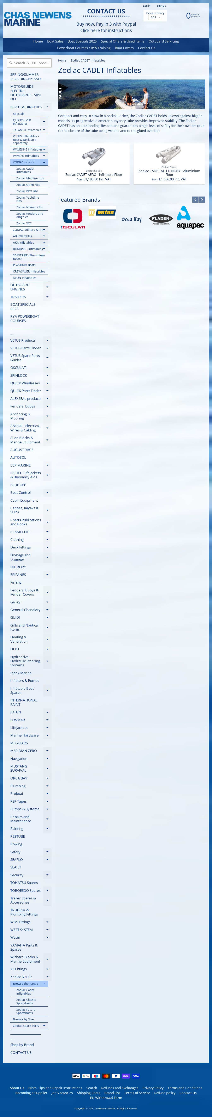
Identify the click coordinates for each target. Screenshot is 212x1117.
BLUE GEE (18, 484)
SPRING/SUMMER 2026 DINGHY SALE (26, 76)
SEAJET (15, 867)
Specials (18, 114)
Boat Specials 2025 (82, 41)
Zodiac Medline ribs (30, 178)
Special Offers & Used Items (122, 41)
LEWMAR (31, 721)
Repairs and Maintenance (31, 819)
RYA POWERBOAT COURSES (24, 318)
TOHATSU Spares (24, 882)
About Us (17, 1088)
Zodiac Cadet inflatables (25, 170)
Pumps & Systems (31, 810)
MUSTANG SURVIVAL (31, 768)
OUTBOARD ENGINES (31, 287)
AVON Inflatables (24, 278)
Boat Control (31, 493)
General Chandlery (31, 610)
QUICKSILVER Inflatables (30, 122)
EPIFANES (31, 575)
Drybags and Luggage (31, 557)
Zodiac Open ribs (28, 185)
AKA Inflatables (30, 243)
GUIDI (31, 618)
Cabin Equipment (24, 500)
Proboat (31, 794)
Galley (31, 603)
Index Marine (21, 672)
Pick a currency (155, 13)
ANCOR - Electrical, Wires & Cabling (31, 428)
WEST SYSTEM (31, 930)
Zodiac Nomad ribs (29, 207)
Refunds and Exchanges (119, 1088)
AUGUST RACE (21, 449)
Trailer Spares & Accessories (31, 900)
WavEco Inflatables (30, 156)
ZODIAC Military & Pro (30, 230)
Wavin (31, 938)
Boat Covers (124, 48)
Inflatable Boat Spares (31, 690)
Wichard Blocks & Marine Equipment (31, 959)
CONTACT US (20, 1052)
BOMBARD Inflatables (30, 249)
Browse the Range (30, 984)
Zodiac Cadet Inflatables (25, 991)
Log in (147, 5)
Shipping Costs (88, 1093)
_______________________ (25, 330)
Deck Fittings (31, 548)
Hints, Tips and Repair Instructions (55, 1088)
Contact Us (146, 48)
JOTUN (31, 713)
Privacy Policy (153, 1088)
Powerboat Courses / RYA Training (84, 48)
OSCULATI (31, 368)
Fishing (16, 582)
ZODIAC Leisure (30, 163)
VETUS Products (31, 341)
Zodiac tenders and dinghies (29, 215)
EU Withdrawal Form (106, 1098)
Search (91, 1088)
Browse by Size (23, 1019)
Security (31, 876)
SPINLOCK (31, 376)
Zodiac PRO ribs (27, 191)
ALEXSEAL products (31, 399)
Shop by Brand (22, 1044)
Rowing (16, 844)
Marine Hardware (31, 736)
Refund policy (164, 1093)
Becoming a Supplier (31, 1093)
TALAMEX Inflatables (30, 130)
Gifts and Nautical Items (31, 627)
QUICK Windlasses (31, 384)
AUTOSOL (18, 457)
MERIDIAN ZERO (31, 751)
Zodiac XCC (24, 223)
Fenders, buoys (31, 407)
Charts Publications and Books (31, 522)
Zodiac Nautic (31, 977)
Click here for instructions (106, 30)
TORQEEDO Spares (31, 891)
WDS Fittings (31, 922)
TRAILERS (31, 297)
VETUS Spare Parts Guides (31, 358)
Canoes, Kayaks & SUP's (31, 510)
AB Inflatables (30, 236)
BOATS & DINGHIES (31, 107)
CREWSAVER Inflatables (29, 271)
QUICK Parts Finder (31, 391)
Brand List (112, 1093)
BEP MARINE (31, 466)
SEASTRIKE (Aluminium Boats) (29, 257)
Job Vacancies (62, 1093)
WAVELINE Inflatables (30, 150)
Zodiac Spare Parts (30, 1026)
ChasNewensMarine (104, 1108)
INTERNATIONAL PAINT (23, 702)
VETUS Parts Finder (31, 349)
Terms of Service (137, 1093)
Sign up (161, 5)
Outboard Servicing (164, 41)
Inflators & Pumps (24, 680)
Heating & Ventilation (31, 639)
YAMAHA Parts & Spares (23, 947)
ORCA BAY (31, 779)
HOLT (31, 650)
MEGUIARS (19, 743)
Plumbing (31, 786)
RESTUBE (17, 836)
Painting (31, 829)
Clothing (31, 540)
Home (38, 41)
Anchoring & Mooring (31, 416)
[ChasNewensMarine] (37, 19)
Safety (31, 852)
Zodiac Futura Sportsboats (25, 1011)
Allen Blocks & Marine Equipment (31, 440)
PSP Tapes (31, 802)
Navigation (31, 759)
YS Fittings (31, 970)
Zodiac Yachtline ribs (27, 199)
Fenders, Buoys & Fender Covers (31, 592)
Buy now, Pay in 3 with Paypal (106, 24)
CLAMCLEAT (31, 532)
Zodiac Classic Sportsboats (26, 1001)
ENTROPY (18, 567)
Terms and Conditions (185, 1088)
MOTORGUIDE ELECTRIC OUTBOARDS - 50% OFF (25, 92)
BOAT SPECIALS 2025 (22, 306)
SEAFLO (31, 860)
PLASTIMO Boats (24, 265)
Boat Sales (55, 41)
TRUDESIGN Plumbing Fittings (24, 912)
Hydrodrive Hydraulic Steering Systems (31, 661)
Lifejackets (31, 728)
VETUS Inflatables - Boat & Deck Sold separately (26, 139)
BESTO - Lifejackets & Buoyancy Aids (31, 475)
